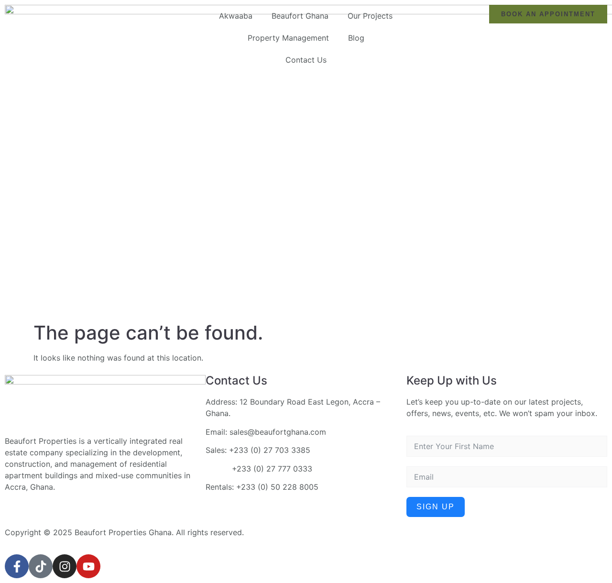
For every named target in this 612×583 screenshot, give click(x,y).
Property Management (288, 38)
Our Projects (370, 16)
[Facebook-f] (17, 566)
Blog (356, 38)
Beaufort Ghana (300, 16)
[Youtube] (88, 566)
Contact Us (306, 60)
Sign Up (435, 507)
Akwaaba (235, 16)
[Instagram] (64, 566)
